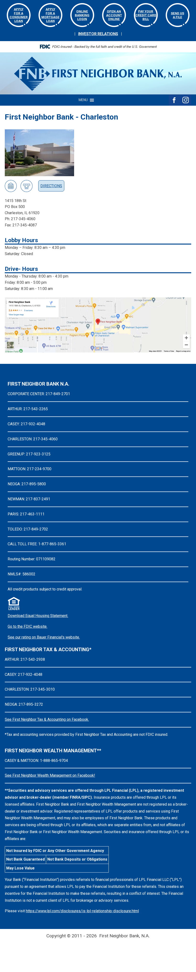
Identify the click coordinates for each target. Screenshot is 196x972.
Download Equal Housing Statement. (38, 615)
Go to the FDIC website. (27, 626)
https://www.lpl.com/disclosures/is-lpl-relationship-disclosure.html (82, 911)
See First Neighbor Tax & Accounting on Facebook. (47, 719)
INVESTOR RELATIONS (98, 34)
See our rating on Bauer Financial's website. (44, 637)
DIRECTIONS (51, 186)
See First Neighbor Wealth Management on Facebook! (50, 775)
